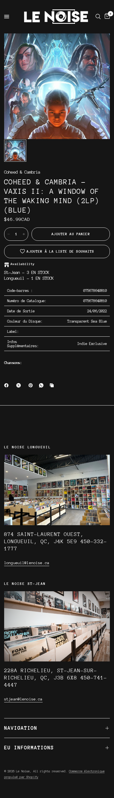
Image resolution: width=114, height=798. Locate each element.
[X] (19, 385)
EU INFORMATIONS (29, 747)
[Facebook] (7, 385)
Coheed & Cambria (22, 172)
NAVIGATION (20, 728)
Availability (23, 264)
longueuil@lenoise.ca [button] (26, 563)
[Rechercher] (98, 16)
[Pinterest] (31, 385)
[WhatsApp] (42, 385)
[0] (106, 16)
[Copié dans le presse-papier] (53, 385)
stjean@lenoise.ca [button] (23, 699)
